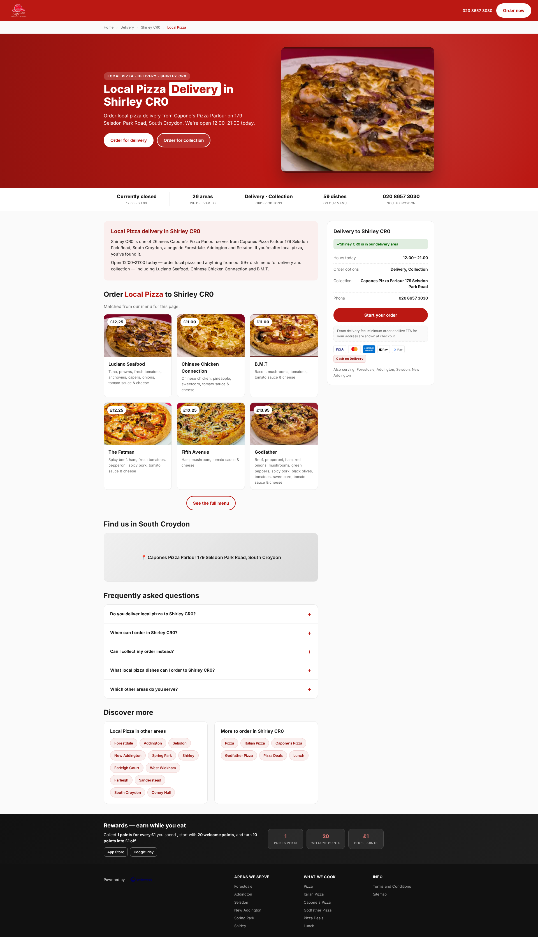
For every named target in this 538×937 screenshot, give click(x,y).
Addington (153, 743)
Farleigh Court (126, 768)
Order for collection (184, 140)
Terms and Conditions (392, 886)
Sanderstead (150, 780)
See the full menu (211, 503)
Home (108, 27)
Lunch (298, 755)
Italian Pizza (255, 743)
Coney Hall (161, 792)
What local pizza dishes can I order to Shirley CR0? (162, 670)
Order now (514, 10)
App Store (115, 852)
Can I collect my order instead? (142, 651)
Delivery (127, 27)
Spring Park (162, 755)
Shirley (188, 755)
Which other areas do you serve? (144, 689)
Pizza (229, 743)
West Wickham (163, 768)
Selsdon (180, 743)
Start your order (380, 315)
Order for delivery (128, 140)
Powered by (114, 879)
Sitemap (380, 894)
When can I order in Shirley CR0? (143, 632)
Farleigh (121, 780)
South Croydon (127, 792)
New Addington (128, 755)
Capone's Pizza (288, 743)
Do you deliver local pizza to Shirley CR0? (153, 613)
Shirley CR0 (150, 27)
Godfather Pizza (239, 755)
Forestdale (123, 743)
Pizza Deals (273, 755)
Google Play (144, 852)
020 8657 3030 (477, 10)
